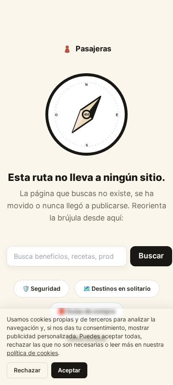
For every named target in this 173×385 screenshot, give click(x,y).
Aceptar (69, 370)
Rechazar (27, 370)
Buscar (151, 255)
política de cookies (32, 352)
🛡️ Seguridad (41, 288)
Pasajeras (93, 48)
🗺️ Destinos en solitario (117, 288)
